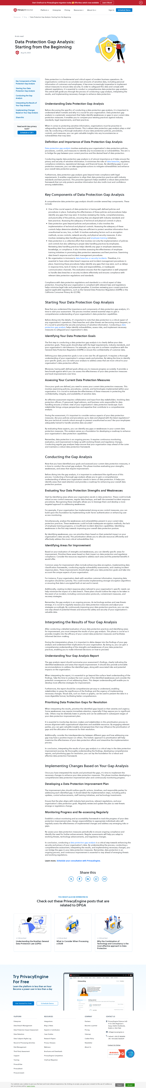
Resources (17, 17)
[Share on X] (71, 879)
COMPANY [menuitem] (88, 1017)
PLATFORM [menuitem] (17, 1017)
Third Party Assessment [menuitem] (22, 1051)
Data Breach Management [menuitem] (23, 1026)
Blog (25, 17)
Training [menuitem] (16, 1060)
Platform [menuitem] (44, 10)
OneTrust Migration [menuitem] (51, 1060)
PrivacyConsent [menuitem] (19, 1073)
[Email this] (104, 879)
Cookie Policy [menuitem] (89, 1038)
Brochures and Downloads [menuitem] (53, 1051)
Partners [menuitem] (87, 1021)
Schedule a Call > (27, 132)
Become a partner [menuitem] (91, 1026)
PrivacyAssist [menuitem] (18, 1068)
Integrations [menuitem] (48, 1021)
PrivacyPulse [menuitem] (18, 1064)
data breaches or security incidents (91, 258)
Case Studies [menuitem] (48, 1034)
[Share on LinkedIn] (87, 879)
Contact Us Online (114, 1045)
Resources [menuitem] (78, 10)
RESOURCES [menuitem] (48, 1017)
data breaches (113, 161)
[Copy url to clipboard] (96, 879)
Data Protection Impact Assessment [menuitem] (26, 1030)
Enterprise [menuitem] (57, 10)
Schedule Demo (124, 10)
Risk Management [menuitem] (20, 1047)
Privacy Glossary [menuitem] (49, 1043)
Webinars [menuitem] (47, 1047)
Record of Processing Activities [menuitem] (24, 1043)
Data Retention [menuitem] (19, 1034)
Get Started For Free (23, 1003)
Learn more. (31, 1086)
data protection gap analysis (83, 842)
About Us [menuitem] (91, 10)
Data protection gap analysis (57, 148)
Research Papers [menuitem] (50, 1038)
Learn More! (107, 2)
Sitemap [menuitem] (88, 1034)
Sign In (111, 10)
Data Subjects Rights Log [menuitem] (22, 1038)
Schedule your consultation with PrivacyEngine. (79, 860)
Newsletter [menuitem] (88, 1043)
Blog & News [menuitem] (48, 1026)
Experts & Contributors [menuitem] (52, 1030)
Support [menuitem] (16, 1056)
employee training (99, 238)
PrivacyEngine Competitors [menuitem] (53, 1056)
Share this (20, 117)
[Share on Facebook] (79, 879)
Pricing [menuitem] (67, 10)
